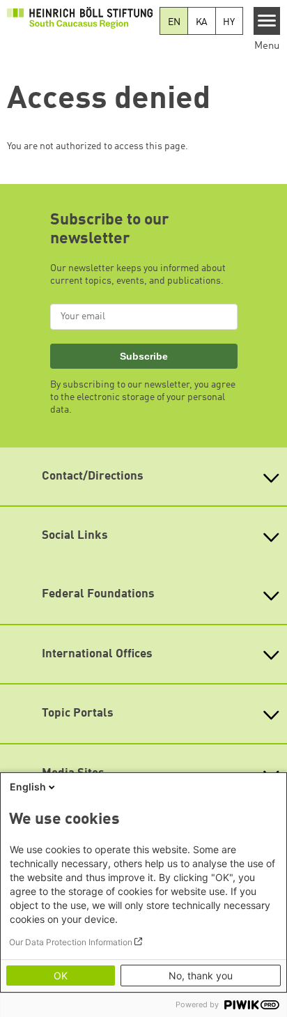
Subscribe (144, 356)
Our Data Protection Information (70, 942)
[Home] (80, 17)
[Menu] (267, 21)
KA (202, 22)
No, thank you (201, 975)
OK (61, 975)
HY (229, 22)
